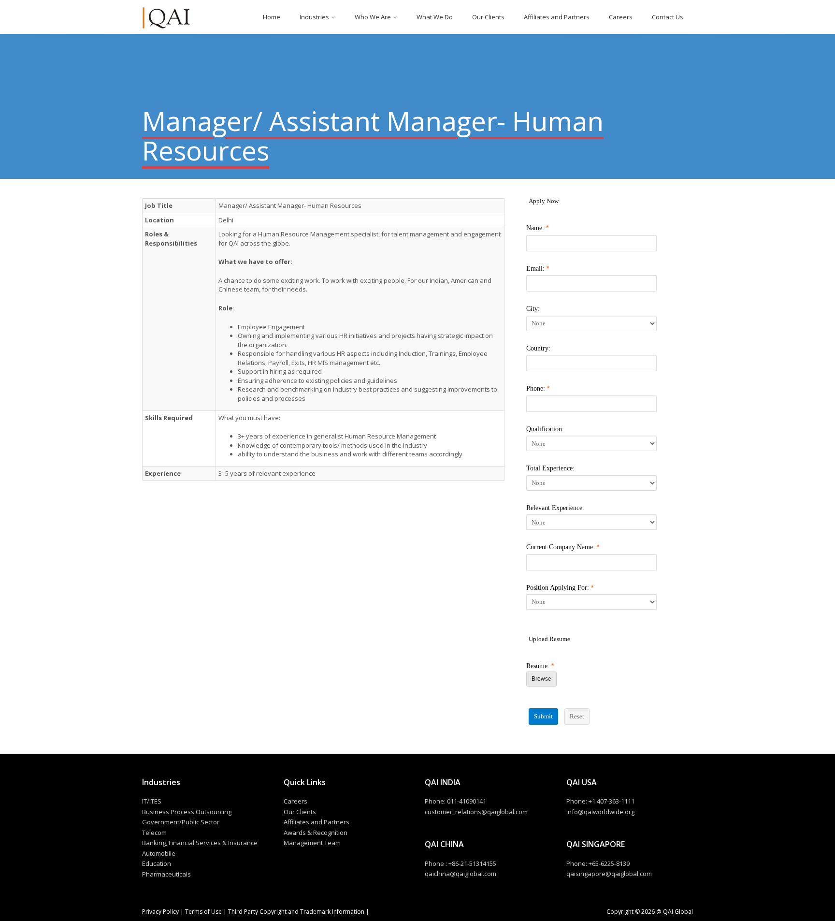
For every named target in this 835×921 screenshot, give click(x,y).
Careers (621, 17)
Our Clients (488, 17)
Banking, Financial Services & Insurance (200, 842)
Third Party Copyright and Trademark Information (295, 911)
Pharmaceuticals (166, 874)
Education (156, 863)
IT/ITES (151, 801)
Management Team (312, 842)
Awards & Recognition (315, 832)
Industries (314, 17)
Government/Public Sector (180, 822)
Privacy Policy (161, 911)
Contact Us (667, 17)
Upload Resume (549, 639)
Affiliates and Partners (557, 17)
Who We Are (373, 17)
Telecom (154, 832)
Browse (541, 678)
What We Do (435, 17)
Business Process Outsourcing (186, 811)
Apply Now (544, 201)
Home (271, 17)
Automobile (158, 853)
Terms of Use (203, 911)
